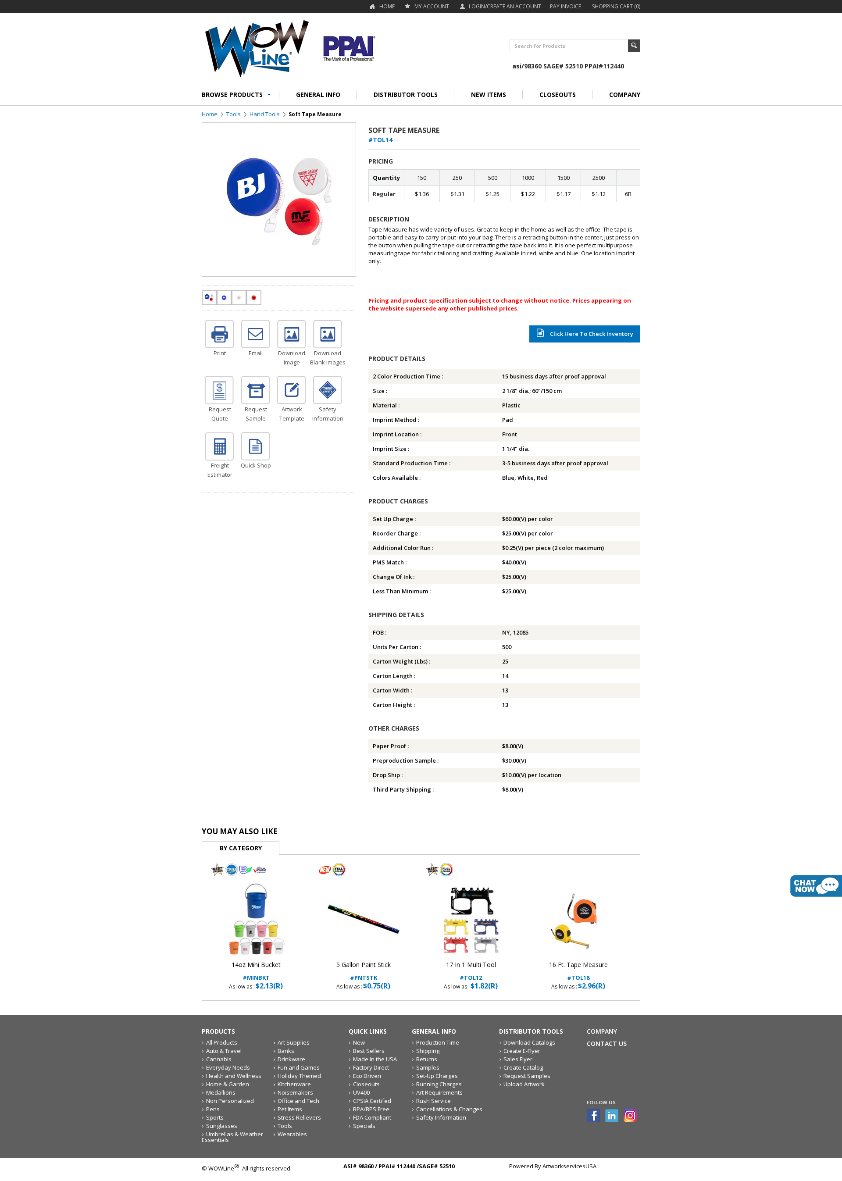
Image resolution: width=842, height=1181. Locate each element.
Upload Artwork (524, 1084)
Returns (426, 1059)
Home (387, 6)
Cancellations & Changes (449, 1109)
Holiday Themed (299, 1076)
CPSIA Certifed (372, 1101)
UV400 (361, 1092)
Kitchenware (294, 1084)
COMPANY (624, 94)
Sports (215, 1117)
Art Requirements (439, 1092)
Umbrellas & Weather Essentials (232, 1137)
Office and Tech (298, 1101)
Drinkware (291, 1059)
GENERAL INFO (318, 94)
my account (431, 6)
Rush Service (433, 1101)
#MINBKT (256, 971)
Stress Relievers (299, 1117)
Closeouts (366, 1084)
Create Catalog (523, 1067)
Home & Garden (227, 1084)
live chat (816, 886)
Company (602, 1031)
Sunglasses (221, 1126)
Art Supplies (294, 1042)
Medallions (220, 1092)
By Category (241, 848)
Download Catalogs (529, 1042)
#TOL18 (578, 971)
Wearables (292, 1134)
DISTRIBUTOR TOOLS (406, 94)
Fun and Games (299, 1067)
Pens (213, 1109)
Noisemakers (295, 1092)
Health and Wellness (233, 1076)
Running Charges (439, 1084)
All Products (221, 1042)
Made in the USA (375, 1059)
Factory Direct (371, 1067)
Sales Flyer (517, 1059)
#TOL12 (471, 971)
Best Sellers (369, 1051)
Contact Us (607, 1043)
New (359, 1042)
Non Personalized (230, 1101)
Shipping (427, 1051)
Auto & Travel (224, 1051)
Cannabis (219, 1059)
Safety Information (441, 1117)
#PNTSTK (363, 971)
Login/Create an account (505, 6)
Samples (427, 1067)
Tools (233, 114)
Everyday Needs (228, 1067)
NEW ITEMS (488, 94)
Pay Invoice (565, 6)
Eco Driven (367, 1076)
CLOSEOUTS (557, 94)
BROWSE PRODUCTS (232, 94)
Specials (364, 1126)
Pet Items (290, 1109)
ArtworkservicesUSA (569, 1166)
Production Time (437, 1042)
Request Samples (526, 1076)
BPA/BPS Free (371, 1109)
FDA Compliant (372, 1117)
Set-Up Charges (437, 1076)
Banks (286, 1051)
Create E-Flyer (521, 1051)
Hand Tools (265, 114)
